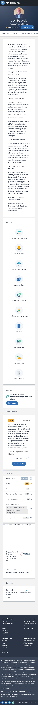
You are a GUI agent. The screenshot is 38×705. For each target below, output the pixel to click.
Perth (3, 650)
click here (9, 688)
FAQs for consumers (30, 623)
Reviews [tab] (15, 33)
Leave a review (12, 27)
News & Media (6, 633)
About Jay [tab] (5, 33)
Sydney (4, 643)
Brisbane (4, 645)
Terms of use (6, 626)
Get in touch (28, 27)
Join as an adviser (28, 641)
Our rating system (7, 623)
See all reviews (19, 464)
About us (4, 621)
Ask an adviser (28, 628)
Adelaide (4, 648)
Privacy (4, 628)
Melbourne (5, 641)
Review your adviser (30, 621)
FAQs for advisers (28, 643)
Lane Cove (5, 652)
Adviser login (27, 645)
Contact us (5, 630)
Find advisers (28, 626)
